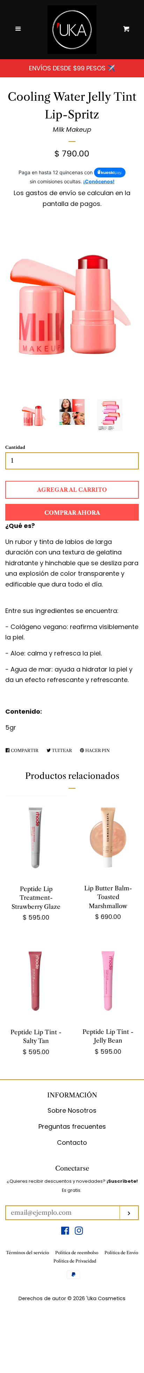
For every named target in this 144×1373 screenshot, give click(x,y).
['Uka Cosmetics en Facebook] (65, 1231)
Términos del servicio (27, 1252)
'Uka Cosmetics (105, 1298)
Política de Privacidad (74, 1261)
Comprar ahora (72, 512)
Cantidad (15, 447)
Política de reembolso (76, 1252)
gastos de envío (51, 193)
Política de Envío (121, 1252)
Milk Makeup (72, 129)
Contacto (72, 1142)
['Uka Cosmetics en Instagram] (79, 1231)
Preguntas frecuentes (72, 1126)
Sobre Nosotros (72, 1110)
